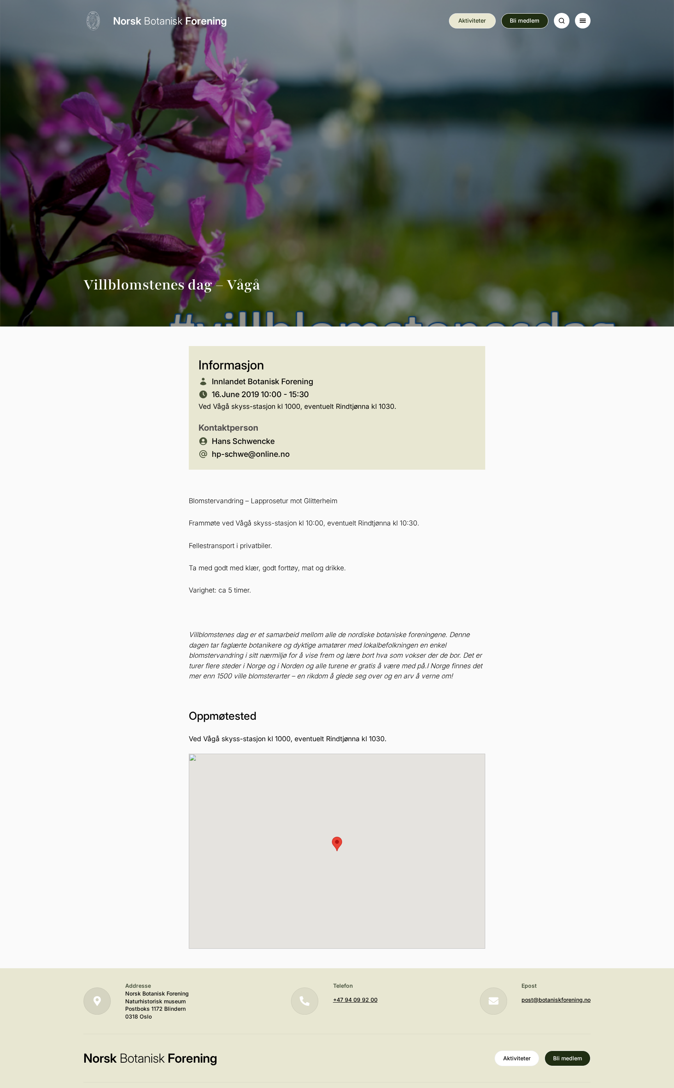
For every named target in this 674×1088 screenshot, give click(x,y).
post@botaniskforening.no (556, 999)
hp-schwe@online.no (251, 454)
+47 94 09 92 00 (355, 999)
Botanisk (170, 21)
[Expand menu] (583, 20)
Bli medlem (524, 20)
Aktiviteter (472, 20)
